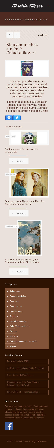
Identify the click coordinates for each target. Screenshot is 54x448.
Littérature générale (18, 321)
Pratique (13, 331)
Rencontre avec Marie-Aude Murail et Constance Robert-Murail (23, 383)
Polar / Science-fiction (19, 326)
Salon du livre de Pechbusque (20, 375)
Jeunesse (14, 316)
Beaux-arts (14, 301)
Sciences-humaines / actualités (23, 341)
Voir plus (44, 35)
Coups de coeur (17, 306)
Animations (15, 291)
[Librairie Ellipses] (27, 6)
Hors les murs (16, 311)
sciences (14, 336)
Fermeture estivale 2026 (17, 361)
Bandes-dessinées (18, 296)
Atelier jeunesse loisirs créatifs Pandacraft (25, 368)
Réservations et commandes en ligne (23, 392)
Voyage (13, 346)
